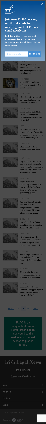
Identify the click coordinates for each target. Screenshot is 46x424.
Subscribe (34, 54)
